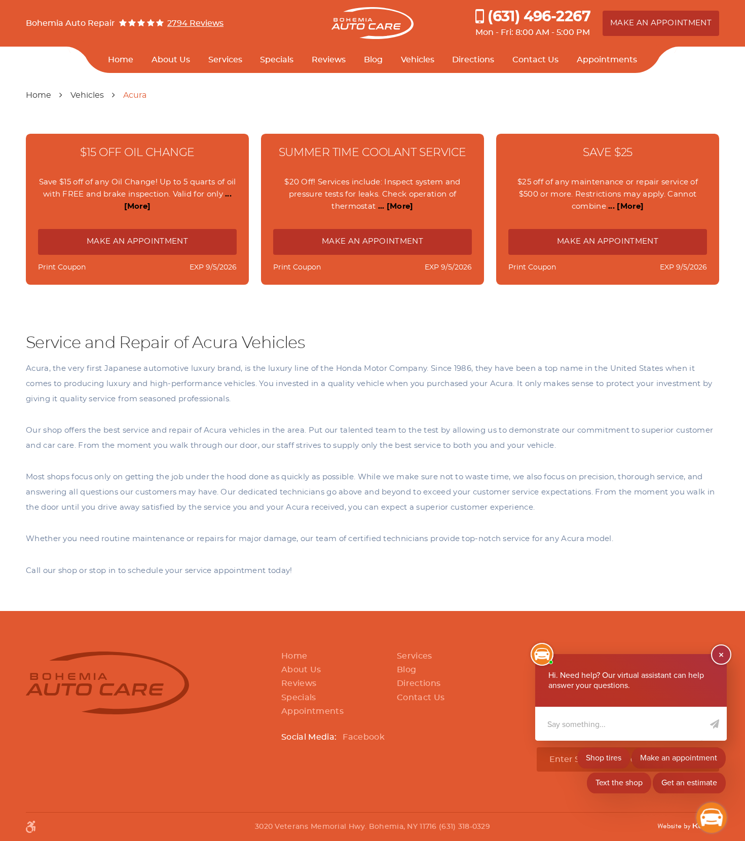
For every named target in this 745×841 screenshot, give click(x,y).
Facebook (364, 737)
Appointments (607, 60)
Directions (473, 60)
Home (120, 60)
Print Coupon (62, 267)
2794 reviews (195, 23)
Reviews (329, 60)
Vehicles (417, 60)
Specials (276, 60)
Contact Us (535, 60)
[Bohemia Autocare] (372, 23)
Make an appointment (661, 23)
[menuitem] (120, 60)
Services (225, 60)
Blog (373, 60)
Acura (134, 95)
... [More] (394, 206)
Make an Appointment (137, 241)
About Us (171, 60)
